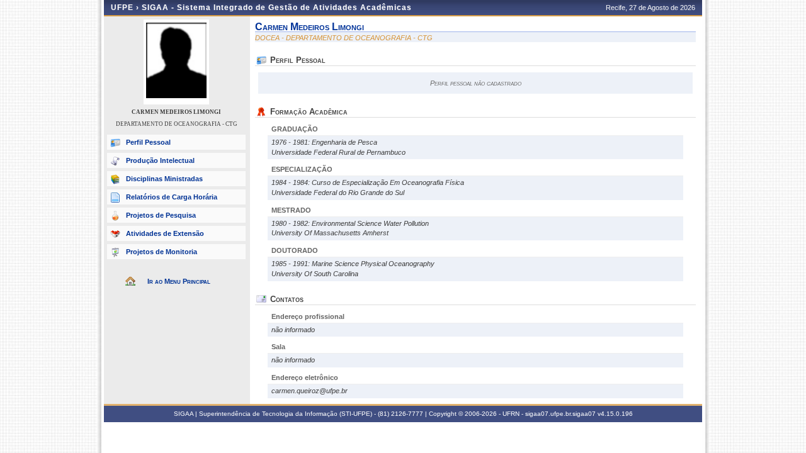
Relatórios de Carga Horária (171, 197)
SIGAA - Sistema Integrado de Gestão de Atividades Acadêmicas (277, 7)
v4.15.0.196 (615, 413)
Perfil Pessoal (148, 142)
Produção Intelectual (160, 160)
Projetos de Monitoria (161, 251)
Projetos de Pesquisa (161, 215)
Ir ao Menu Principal (178, 281)
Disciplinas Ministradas (164, 178)
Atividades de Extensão (165, 233)
